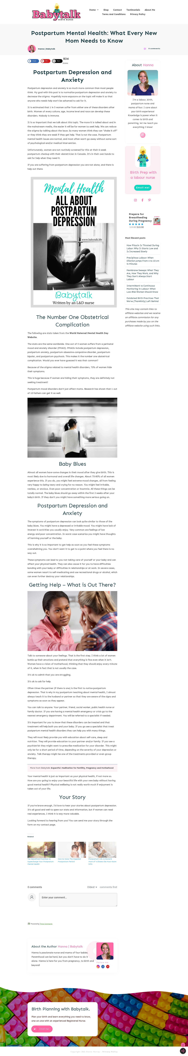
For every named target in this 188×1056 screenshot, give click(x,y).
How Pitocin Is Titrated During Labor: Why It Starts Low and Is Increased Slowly (143, 248)
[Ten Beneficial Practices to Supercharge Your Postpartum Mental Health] (41, 850)
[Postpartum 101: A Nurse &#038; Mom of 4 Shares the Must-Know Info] (102, 850)
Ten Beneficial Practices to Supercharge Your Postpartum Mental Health (40, 861)
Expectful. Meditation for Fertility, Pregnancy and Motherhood (82, 768)
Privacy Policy (110, 1052)
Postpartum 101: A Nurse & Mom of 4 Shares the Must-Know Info (102, 861)
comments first (108, 887)
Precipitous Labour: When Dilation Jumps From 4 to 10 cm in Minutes (143, 260)
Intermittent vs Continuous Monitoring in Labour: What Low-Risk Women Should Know (142, 288)
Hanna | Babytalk (70, 946)
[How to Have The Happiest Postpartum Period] (72, 850)
